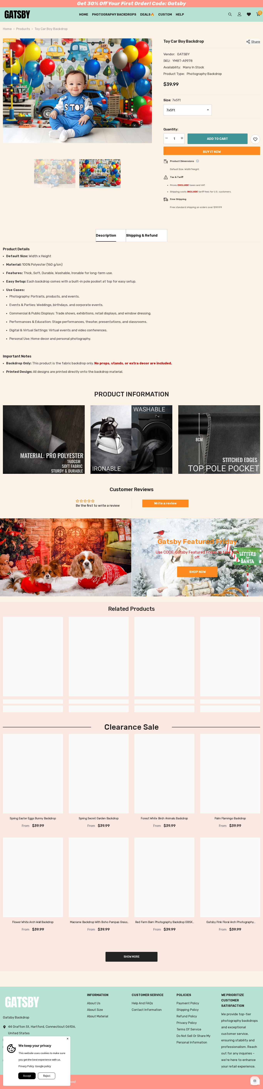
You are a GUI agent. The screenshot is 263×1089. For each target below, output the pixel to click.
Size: (172, 100)
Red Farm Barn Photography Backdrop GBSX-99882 (164, 922)
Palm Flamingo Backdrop (230, 818)
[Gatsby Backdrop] (65, 557)
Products (23, 29)
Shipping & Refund (141, 235)
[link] (44, 439)
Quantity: (170, 129)
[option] (77, 90)
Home (7, 29)
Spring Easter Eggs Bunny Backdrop (33, 818)
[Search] (230, 14)
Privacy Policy (26, 1066)
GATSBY (183, 54)
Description (106, 235)
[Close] (68, 1039)
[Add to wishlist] (255, 139)
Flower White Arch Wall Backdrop (33, 922)
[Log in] (239, 14)
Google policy (43, 1066)
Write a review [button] (165, 503)
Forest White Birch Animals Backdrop (164, 818)
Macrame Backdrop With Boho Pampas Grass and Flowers (98, 922)
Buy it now (212, 152)
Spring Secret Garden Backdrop (98, 818)
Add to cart (217, 139)
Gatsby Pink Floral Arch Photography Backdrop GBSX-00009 (230, 922)
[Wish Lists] (249, 14)
